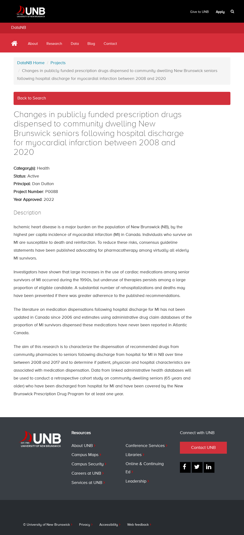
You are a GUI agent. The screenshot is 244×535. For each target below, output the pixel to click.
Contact (110, 44)
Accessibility (108, 524)
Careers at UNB (86, 473)
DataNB (18, 28)
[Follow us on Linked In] (209, 467)
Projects (58, 63)
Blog (91, 44)
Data (75, 44)
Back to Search (31, 98)
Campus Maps (84, 455)
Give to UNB (199, 12)
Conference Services (145, 446)
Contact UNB (203, 448)
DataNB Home (31, 63)
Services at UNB (86, 483)
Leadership (136, 481)
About (33, 44)
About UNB (82, 446)
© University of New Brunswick (46, 524)
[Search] (233, 11)
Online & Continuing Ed (145, 468)
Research (54, 44)
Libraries (134, 455)
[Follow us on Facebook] (185, 467)
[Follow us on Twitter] (197, 467)
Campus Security (87, 464)
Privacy (84, 524)
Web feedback (138, 524)
